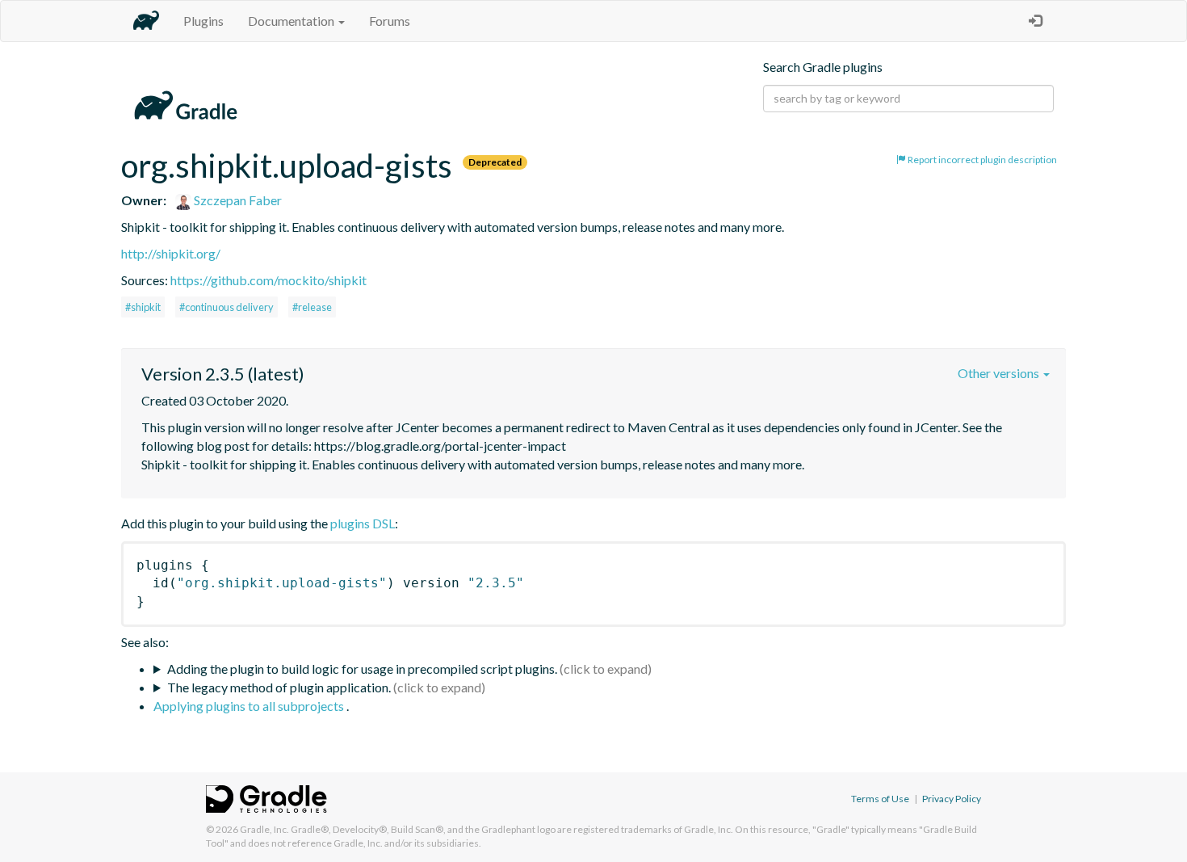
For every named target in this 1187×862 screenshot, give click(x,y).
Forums (389, 20)
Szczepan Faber (236, 200)
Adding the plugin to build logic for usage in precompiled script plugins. (362, 668)
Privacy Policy (951, 799)
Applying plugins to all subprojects (249, 705)
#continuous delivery (226, 307)
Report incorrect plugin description (981, 159)
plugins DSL (362, 523)
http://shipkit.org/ (170, 253)
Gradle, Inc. (264, 829)
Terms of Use (880, 799)
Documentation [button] (292, 20)
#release (312, 307)
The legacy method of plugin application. (279, 687)
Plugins (203, 20)
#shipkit (143, 307)
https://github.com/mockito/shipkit (268, 280)
